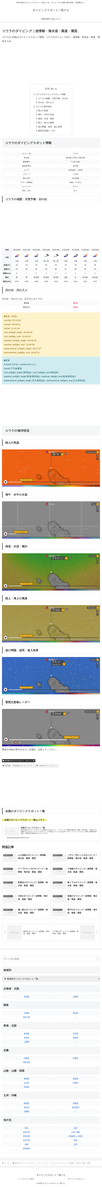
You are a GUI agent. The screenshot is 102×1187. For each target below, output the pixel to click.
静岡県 (75, 1038)
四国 (75, 1140)
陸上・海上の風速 (46, 122)
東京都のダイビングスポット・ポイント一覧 (20, 760)
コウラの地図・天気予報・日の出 (53, 98)
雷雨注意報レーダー (47, 131)
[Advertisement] (51, 63)
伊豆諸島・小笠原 (75, 1136)
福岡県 (26, 1103)
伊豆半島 (26, 1136)
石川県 (75, 1033)
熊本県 (26, 1107)
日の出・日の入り (46, 102)
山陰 (26, 1144)
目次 (47, 88)
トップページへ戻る (26, 1179)
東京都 (75, 1013)
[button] (97, 958)
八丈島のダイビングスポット (48, 766)
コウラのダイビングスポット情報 (51, 94)
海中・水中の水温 (46, 114)
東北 (26, 1128)
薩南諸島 (26, 1148)
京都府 (26, 1058)
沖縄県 (26, 1111)
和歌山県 (26, 1062)
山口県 (26, 1083)
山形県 (75, 996)
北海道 (26, 996)
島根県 (75, 1079)
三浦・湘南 (75, 1132)
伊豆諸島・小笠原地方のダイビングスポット (19, 766)
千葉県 (26, 1013)
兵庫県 (75, 1058)
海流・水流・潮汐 (46, 118)
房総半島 (26, 1132)
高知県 (26, 1087)
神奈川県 (26, 1017)
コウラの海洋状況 (44, 106)
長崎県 (75, 1103)
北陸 (75, 1128)
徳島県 (75, 1083)
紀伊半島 (26, 1140)
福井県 (26, 1038)
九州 (75, 1144)
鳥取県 (26, 1079)
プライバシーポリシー (76, 1179)
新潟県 (26, 1033)
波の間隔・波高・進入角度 (50, 127)
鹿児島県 (75, 1107)
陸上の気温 (43, 110)
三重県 (26, 1042)
